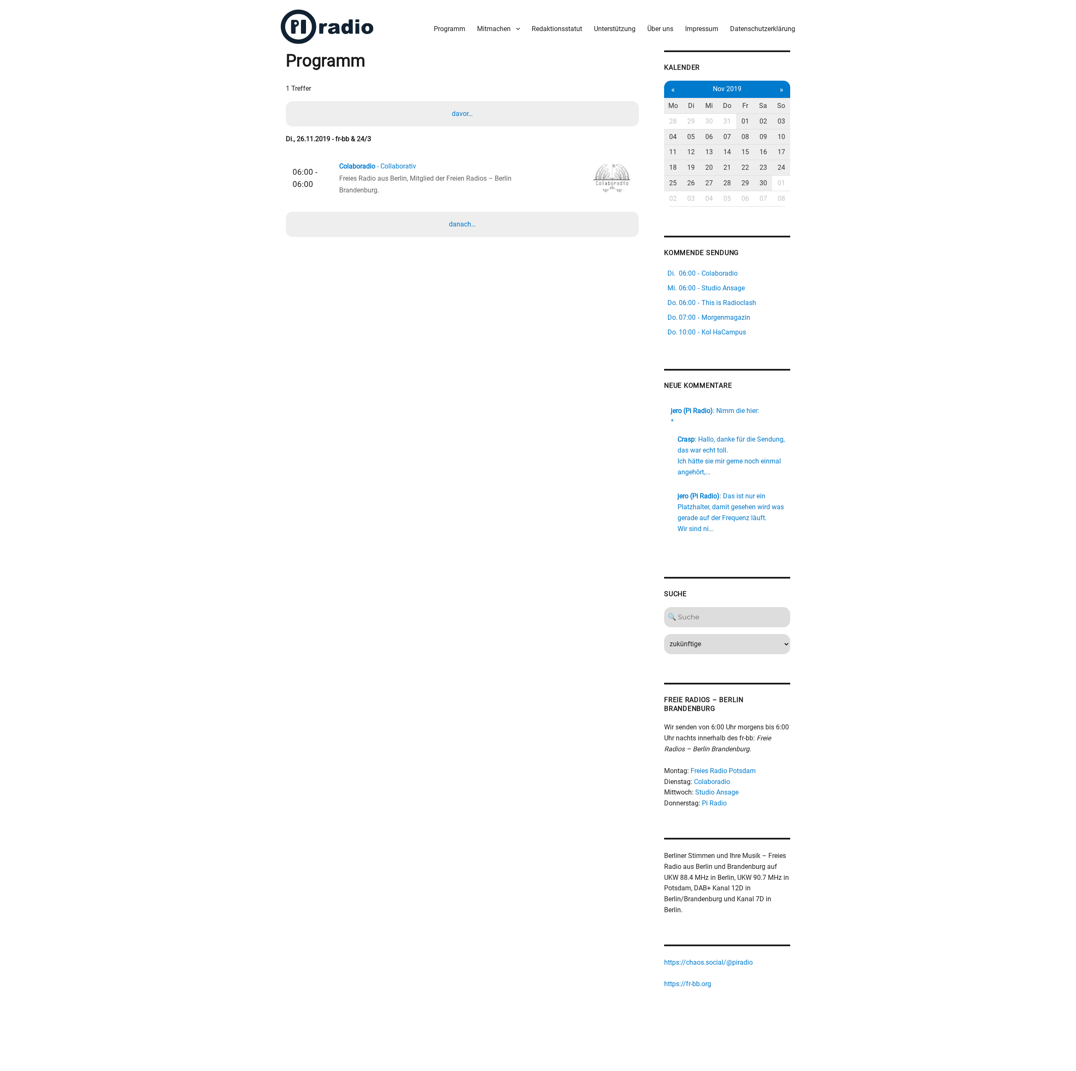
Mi (709, 106)
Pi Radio (714, 803)
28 (673, 121)
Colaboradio (712, 782)
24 (781, 167)
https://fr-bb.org (687, 984)
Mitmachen (494, 29)
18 (673, 167)
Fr (745, 106)
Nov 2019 (727, 89)
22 (745, 167)
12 (691, 152)
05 (691, 137)
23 (763, 167)
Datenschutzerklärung (762, 29)
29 (691, 121)
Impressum (701, 29)
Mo (673, 106)
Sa (763, 106)
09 (763, 137)
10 (781, 137)
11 (673, 152)
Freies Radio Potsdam (723, 771)
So (781, 106)
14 (727, 152)
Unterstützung (615, 29)
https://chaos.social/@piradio (708, 962)
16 (763, 152)
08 (745, 137)
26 (691, 183)
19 (691, 167)
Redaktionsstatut (557, 29)
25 (673, 183)
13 (709, 152)
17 (781, 152)
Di (691, 106)
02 (763, 121)
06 (709, 137)
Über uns (660, 29)
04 (673, 137)
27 (709, 183)
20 (709, 167)
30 (709, 121)
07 (727, 137)
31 (727, 121)
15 (745, 152)
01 (745, 121)
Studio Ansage (716, 792)
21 (727, 167)
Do (727, 106)
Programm (449, 29)
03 (781, 121)
